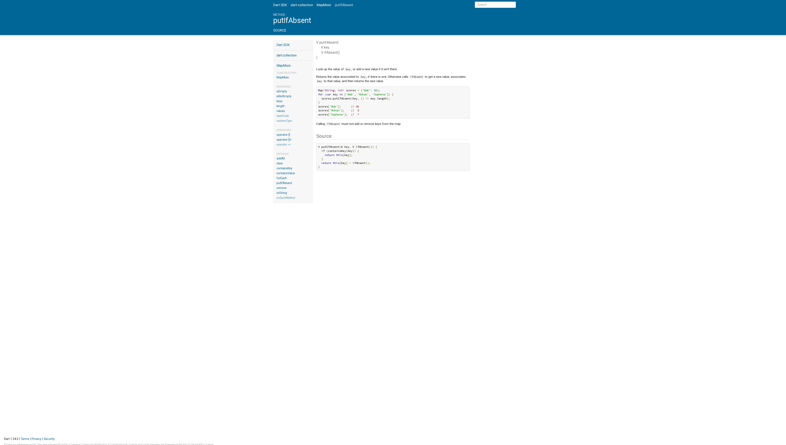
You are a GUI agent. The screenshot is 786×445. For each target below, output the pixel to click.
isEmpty (282, 91)
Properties (284, 86)
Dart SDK (280, 5)
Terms (25, 439)
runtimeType (284, 120)
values (281, 111)
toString (282, 192)
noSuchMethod (286, 197)
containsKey (284, 168)
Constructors (287, 72)
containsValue (286, 173)
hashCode (283, 115)
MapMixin (324, 5)
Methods (283, 153)
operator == (284, 144)
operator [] (283, 134)
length (281, 106)
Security (49, 439)
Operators (284, 130)
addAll (281, 158)
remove (282, 188)
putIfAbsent (284, 183)
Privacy (36, 439)
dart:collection (302, 5)
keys (279, 101)
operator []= (284, 139)
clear (280, 163)
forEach (282, 178)
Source (279, 30)
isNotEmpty (284, 96)
